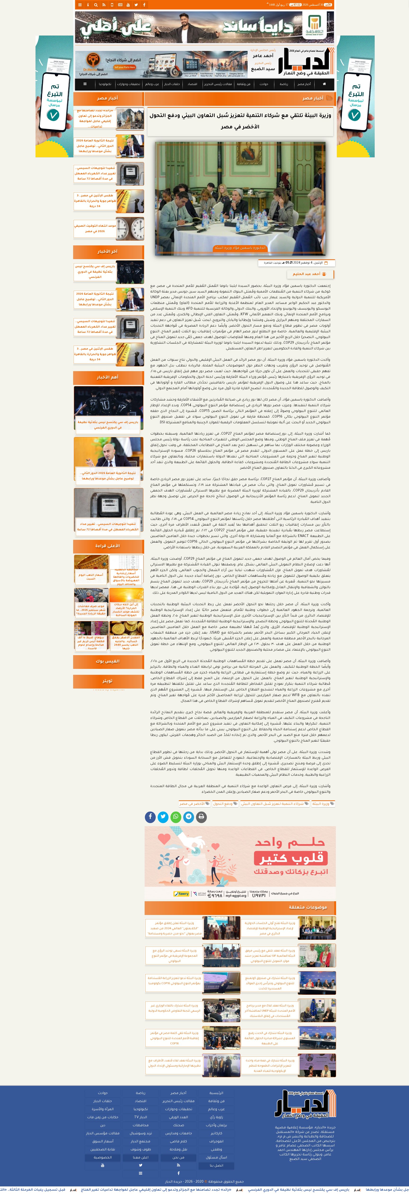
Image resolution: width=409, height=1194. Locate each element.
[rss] (104, 5)
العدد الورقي (178, 1118)
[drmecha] (204, 90)
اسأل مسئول (216, 1158)
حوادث (264, 84)
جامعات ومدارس (178, 1134)
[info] (88, 5)
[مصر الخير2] (240, 862)
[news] (120, 5)
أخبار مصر (304, 84)
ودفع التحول (223, 804)
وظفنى (216, 1150)
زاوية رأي (216, 1118)
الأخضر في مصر (192, 804)
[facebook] (144, 5)
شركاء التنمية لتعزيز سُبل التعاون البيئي (273, 804)
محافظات (141, 1126)
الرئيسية (216, 1093)
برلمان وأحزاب (216, 1126)
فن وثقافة (243, 84)
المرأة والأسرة (103, 1110)
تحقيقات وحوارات (128, 84)
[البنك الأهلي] (204, 27)
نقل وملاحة (178, 1150)
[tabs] (80, 5)
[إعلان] (54, 97)
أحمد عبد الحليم (306, 274)
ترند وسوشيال (140, 1134)
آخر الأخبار (107, 252)
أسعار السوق (102, 1142)
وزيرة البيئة (321, 804)
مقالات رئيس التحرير (218, 84)
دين (102, 1126)
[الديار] (356, 97)
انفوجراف (216, 1142)
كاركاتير (216, 1134)
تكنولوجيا (105, 84)
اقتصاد (192, 84)
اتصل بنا (216, 1166)
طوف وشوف (140, 1150)
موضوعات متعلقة (308, 908)
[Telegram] (188, 817)
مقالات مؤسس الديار (102, 1134)
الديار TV (140, 1118)
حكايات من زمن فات (102, 1118)
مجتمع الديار (140, 1142)
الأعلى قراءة (107, 546)
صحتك (178, 1126)
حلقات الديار (172, 84)
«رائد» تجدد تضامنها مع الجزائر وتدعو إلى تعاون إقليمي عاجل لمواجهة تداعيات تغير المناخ (218, 1190)
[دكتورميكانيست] (161, 64)
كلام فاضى (178, 1142)
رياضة (284, 84)
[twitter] (136, 5)
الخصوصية (103, 1158)
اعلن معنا (140, 1158)
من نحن (178, 1158)
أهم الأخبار (107, 378)
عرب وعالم (152, 84)
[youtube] (128, 5)
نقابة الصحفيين (102, 1150)
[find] (96, 5)
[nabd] (112, 5)
